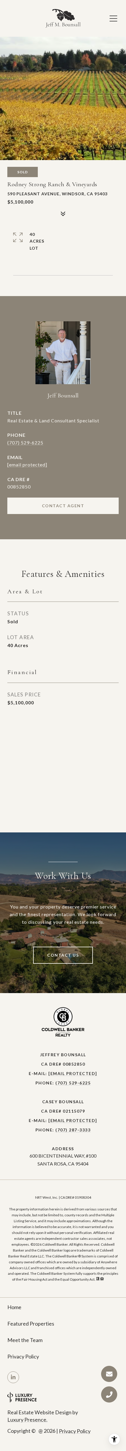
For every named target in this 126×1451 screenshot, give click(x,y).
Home (14, 1307)
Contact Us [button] (63, 955)
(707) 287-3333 (73, 1129)
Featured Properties (30, 1323)
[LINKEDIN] (13, 1377)
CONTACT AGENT (63, 505)
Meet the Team (24, 1340)
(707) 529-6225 (25, 442)
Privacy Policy (23, 1356)
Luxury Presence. (27, 1419)
